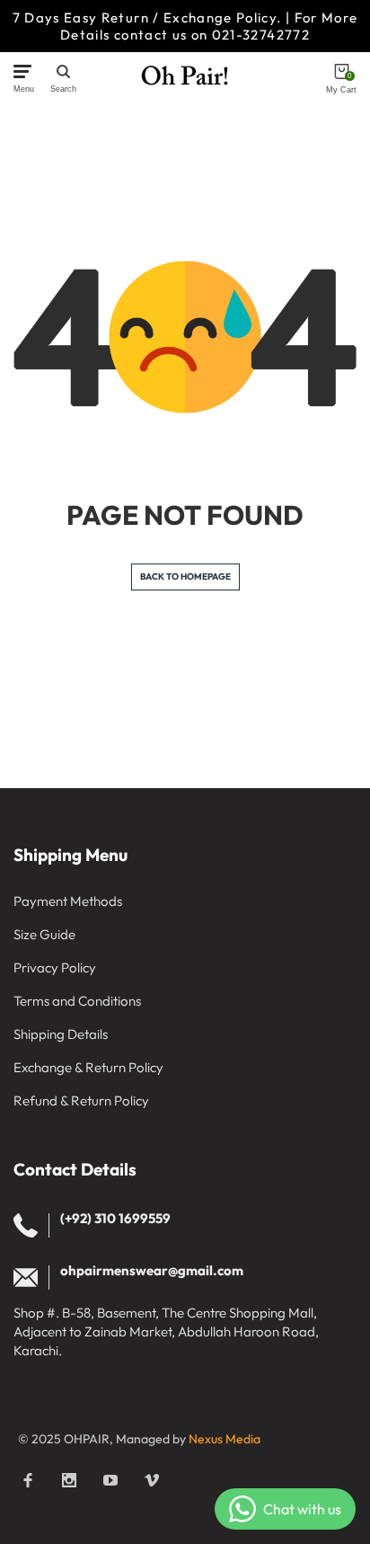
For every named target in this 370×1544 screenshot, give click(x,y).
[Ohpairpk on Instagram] (69, 1480)
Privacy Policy (54, 967)
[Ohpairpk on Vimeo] (151, 1480)
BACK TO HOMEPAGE (185, 576)
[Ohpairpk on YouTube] (110, 1480)
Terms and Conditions (77, 1000)
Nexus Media (224, 1439)
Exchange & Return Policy (88, 1067)
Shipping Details (60, 1034)
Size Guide (44, 934)
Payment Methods (67, 901)
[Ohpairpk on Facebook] (27, 1480)
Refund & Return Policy (81, 1100)
